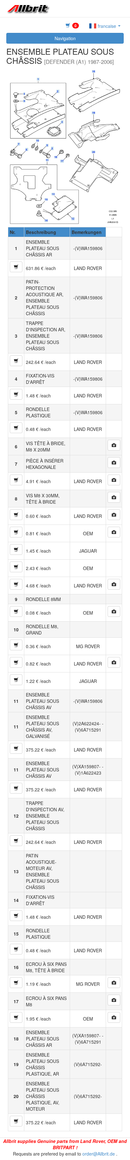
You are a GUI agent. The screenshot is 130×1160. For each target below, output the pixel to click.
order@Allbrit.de (98, 1154)
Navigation (65, 38)
